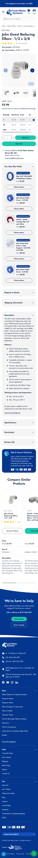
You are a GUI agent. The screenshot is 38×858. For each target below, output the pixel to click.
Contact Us (5, 773)
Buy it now (19, 144)
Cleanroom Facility (8, 793)
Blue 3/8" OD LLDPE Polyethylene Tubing (24, 177)
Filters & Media (7, 711)
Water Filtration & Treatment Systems (14, 694)
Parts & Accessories (9, 727)
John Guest (6, 30)
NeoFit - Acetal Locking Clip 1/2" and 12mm (23, 221)
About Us (5, 785)
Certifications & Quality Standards (13, 813)
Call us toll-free (19, 619)
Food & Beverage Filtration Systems (14, 719)
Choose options (19, 187)
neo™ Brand (6, 789)
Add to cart (25, 138)
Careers (4, 801)
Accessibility (29, 854)
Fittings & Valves (11, 26)
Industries (5, 809)
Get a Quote (6, 757)
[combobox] (19, 19)
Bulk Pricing (6, 765)
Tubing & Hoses (7, 715)
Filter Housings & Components (12, 707)
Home (3, 26)
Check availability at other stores (14, 158)
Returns (4, 769)
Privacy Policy (20, 854)
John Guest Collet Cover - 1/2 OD (22, 199)
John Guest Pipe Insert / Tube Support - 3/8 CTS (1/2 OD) (23, 246)
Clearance (5, 723)
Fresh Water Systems (13, 840)
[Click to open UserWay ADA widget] (3, 854)
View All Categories (9, 741)
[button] (28, 12)
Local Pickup (6, 805)
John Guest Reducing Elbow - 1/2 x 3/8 (11, 515)
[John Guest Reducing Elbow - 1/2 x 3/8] (12, 500)
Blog (3, 797)
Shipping (5, 761)
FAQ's (4, 818)
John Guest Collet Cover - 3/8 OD (22, 270)
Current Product (12, 531)
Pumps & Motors (7, 698)
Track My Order (7, 753)
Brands (4, 735)
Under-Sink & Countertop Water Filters (15, 731)
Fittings (19, 26)
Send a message (19, 625)
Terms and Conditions (8, 854)
